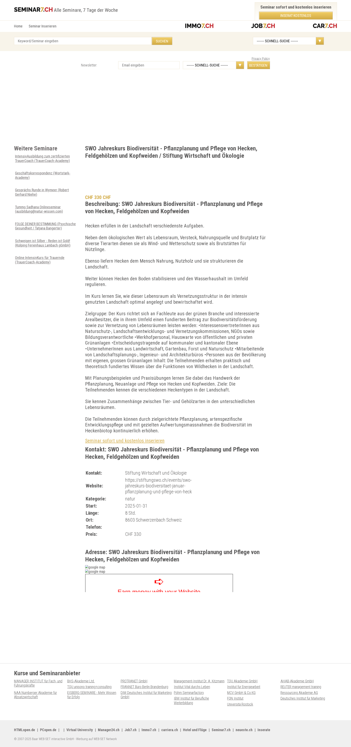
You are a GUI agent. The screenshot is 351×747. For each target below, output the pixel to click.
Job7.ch (130, 730)
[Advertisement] (136, 111)
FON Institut (235, 698)
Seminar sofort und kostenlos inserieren (125, 441)
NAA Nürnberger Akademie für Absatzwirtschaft (35, 694)
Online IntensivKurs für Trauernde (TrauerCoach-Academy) (39, 260)
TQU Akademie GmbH (242, 681)
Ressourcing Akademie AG (299, 692)
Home (18, 26)
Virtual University (79, 730)
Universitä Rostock (240, 704)
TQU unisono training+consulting (89, 687)
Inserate (264, 730)
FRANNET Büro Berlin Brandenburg (144, 687)
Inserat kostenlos (295, 15)
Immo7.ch (149, 730)
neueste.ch (244, 730)
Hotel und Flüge (195, 730)
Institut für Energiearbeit (243, 687)
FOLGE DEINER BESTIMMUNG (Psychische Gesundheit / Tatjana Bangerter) (45, 226)
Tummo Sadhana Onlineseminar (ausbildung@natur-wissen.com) (39, 209)
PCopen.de (48, 730)
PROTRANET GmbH (134, 681)
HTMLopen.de (24, 730)
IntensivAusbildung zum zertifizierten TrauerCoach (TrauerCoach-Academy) (42, 158)
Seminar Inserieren (42, 26)
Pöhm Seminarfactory (189, 692)
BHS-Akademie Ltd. (81, 681)
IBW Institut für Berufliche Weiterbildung (191, 700)
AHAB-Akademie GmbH (297, 681)
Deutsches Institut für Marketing (303, 698)
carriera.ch (169, 730)
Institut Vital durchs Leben (192, 687)
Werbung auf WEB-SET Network (96, 739)
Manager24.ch (108, 730)
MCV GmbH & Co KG (241, 692)
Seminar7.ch (221, 730)
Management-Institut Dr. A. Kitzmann (199, 681)
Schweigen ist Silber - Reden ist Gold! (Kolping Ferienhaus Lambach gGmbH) (42, 243)
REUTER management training (301, 687)
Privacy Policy (261, 59)
